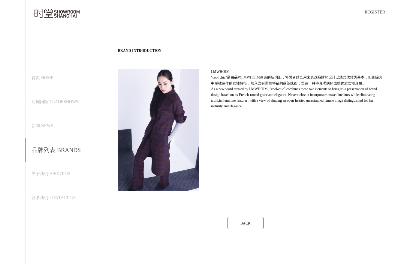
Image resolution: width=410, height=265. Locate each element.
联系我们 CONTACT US (54, 197)
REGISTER (375, 12)
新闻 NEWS (42, 126)
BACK (245, 223)
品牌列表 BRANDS (56, 150)
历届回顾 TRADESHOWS (55, 102)
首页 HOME (42, 78)
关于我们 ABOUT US (51, 173)
